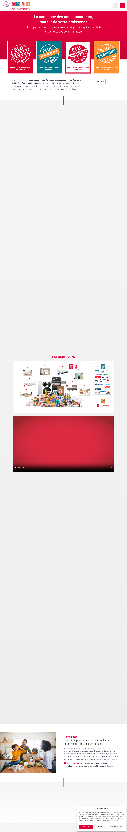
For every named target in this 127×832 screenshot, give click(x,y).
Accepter (86, 827)
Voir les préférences (116, 827)
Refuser (100, 827)
